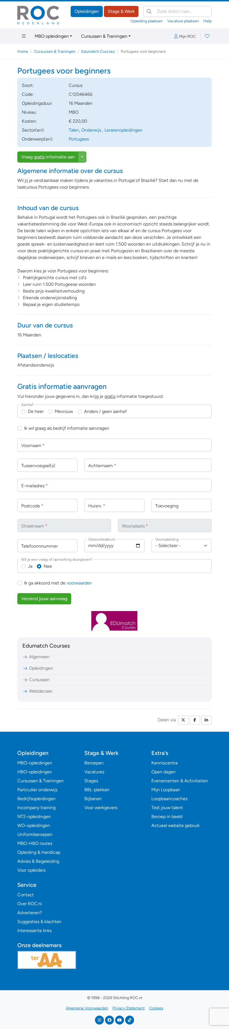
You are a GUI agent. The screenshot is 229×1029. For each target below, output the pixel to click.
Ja (30, 566)
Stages (91, 780)
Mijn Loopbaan (165, 789)
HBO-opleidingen (34, 771)
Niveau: (29, 112)
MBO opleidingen (52, 36)
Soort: (28, 85)
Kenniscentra (164, 763)
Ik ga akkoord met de (58, 583)
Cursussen (39, 679)
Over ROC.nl (29, 903)
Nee (48, 566)
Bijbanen (93, 798)
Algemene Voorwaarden (87, 1008)
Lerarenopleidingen (123, 130)
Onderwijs (91, 130)
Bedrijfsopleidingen (36, 798)
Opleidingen (87, 11)
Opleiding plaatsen (146, 21)
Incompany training (36, 807)
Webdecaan (41, 691)
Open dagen (163, 771)
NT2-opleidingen (34, 816)
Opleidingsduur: (37, 103)
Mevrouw (64, 411)
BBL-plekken (96, 789)
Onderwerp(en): (37, 139)
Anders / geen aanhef (105, 411)
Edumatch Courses (98, 51)
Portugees (79, 139)
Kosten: (29, 121)
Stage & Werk (121, 11)
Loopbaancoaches (169, 798)
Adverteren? (29, 912)
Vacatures (94, 771)
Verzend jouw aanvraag (44, 598)
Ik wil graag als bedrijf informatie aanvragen (66, 428)
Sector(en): (33, 130)
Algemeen (39, 656)
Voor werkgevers (100, 807)
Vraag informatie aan (48, 157)
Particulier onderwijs (37, 789)
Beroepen (94, 763)
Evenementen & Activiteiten (179, 780)
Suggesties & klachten (39, 921)
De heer (36, 411)
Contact (25, 894)
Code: (28, 94)
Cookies (156, 1008)
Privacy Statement (129, 1008)
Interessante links (34, 930)
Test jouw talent (167, 807)
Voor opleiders (31, 870)
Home (22, 51)
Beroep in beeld (166, 816)
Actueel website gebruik (175, 825)
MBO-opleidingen (34, 763)
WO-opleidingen (33, 825)
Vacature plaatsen (183, 21)
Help (207, 21)
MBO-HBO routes (34, 843)
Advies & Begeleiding (38, 861)
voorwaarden (79, 583)
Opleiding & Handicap (38, 852)
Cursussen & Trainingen (104, 36)
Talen (74, 130)
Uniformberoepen (35, 834)
